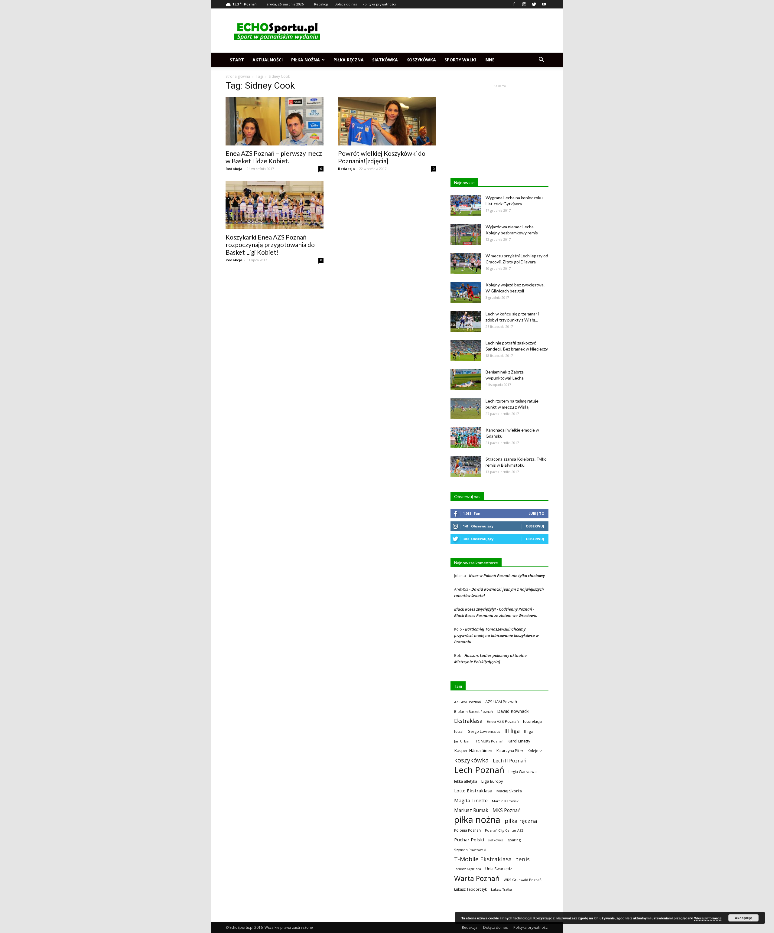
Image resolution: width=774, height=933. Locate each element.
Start (237, 60)
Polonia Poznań (467, 830)
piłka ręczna (521, 820)
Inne (489, 60)
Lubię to (536, 513)
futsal (458, 731)
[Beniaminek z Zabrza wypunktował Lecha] (465, 379)
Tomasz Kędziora (467, 869)
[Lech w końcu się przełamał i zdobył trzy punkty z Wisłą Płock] (465, 321)
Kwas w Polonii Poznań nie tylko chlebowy (507, 575)
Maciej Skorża (509, 791)
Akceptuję (743, 918)
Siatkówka (385, 60)
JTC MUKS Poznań (489, 741)
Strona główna (238, 76)
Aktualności (267, 60)
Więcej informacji (707, 918)
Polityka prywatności (379, 4)
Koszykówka (421, 60)
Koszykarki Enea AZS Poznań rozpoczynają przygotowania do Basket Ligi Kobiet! (270, 244)
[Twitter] (533, 4)
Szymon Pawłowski (470, 849)
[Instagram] (523, 4)
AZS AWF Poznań (467, 702)
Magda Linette (471, 800)
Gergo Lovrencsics (484, 731)
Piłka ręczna (348, 60)
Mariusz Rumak (471, 810)
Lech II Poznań (509, 760)
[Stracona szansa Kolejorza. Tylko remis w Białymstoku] (465, 466)
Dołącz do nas (345, 4)
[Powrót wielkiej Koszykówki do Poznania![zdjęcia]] (387, 121)
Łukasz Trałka (501, 889)
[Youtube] (543, 4)
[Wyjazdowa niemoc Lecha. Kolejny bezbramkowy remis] (465, 234)
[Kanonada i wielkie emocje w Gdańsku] (465, 437)
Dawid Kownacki (513, 711)
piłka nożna (477, 820)
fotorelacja (532, 721)
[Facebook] (514, 4)
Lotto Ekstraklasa (473, 791)
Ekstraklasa (468, 721)
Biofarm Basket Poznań (473, 711)
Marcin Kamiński (505, 801)
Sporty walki (460, 60)
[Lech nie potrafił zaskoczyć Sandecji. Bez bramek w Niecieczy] (465, 350)
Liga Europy (492, 781)
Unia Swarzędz (498, 868)
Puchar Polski (469, 840)
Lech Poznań (479, 770)
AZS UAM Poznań (501, 701)
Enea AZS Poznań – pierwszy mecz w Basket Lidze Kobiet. (274, 157)
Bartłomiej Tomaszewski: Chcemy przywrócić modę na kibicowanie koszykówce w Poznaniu (496, 635)
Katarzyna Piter (509, 750)
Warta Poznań (476, 878)
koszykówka (471, 760)
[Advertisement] (438, 30)
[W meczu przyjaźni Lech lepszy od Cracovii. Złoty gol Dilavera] (465, 263)
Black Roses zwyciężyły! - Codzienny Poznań (493, 609)
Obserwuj (535, 526)
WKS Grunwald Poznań (522, 879)
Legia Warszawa (523, 771)
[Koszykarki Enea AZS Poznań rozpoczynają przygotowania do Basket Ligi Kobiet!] (275, 205)
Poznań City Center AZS (504, 830)
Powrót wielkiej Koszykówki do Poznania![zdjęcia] (381, 157)
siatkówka (495, 840)
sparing (514, 840)
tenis (523, 859)
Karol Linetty (519, 741)
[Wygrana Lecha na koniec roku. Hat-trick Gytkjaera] (465, 205)
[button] (541, 60)
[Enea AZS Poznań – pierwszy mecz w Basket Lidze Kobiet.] (275, 121)
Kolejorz (535, 750)
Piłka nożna (305, 60)
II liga (528, 731)
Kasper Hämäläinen (473, 750)
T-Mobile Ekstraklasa (483, 859)
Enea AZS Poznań (503, 721)
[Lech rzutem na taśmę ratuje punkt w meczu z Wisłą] (465, 408)
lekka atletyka (465, 781)
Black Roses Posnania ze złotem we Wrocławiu (496, 615)
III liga (512, 731)
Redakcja (321, 4)
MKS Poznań (506, 810)
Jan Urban (462, 741)
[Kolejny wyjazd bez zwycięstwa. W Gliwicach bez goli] (465, 292)
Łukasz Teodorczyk (470, 889)
